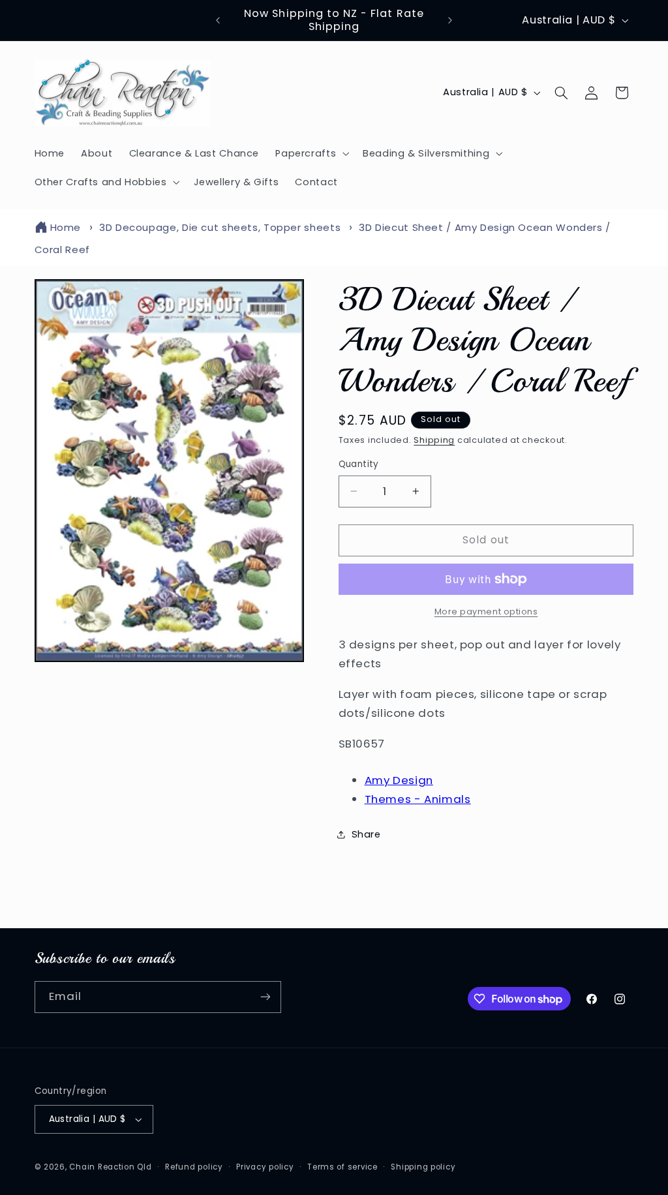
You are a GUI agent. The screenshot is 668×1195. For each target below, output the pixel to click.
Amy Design (399, 780)
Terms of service (342, 1167)
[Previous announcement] (218, 20)
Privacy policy (265, 1167)
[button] (311, 153)
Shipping (434, 440)
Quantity (359, 464)
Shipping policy (423, 1167)
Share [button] (366, 834)
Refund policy (194, 1167)
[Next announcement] (450, 20)
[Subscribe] (265, 997)
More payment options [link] (486, 611)
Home (66, 227)
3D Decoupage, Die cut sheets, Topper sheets (220, 227)
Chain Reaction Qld (110, 1167)
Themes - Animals (418, 799)
